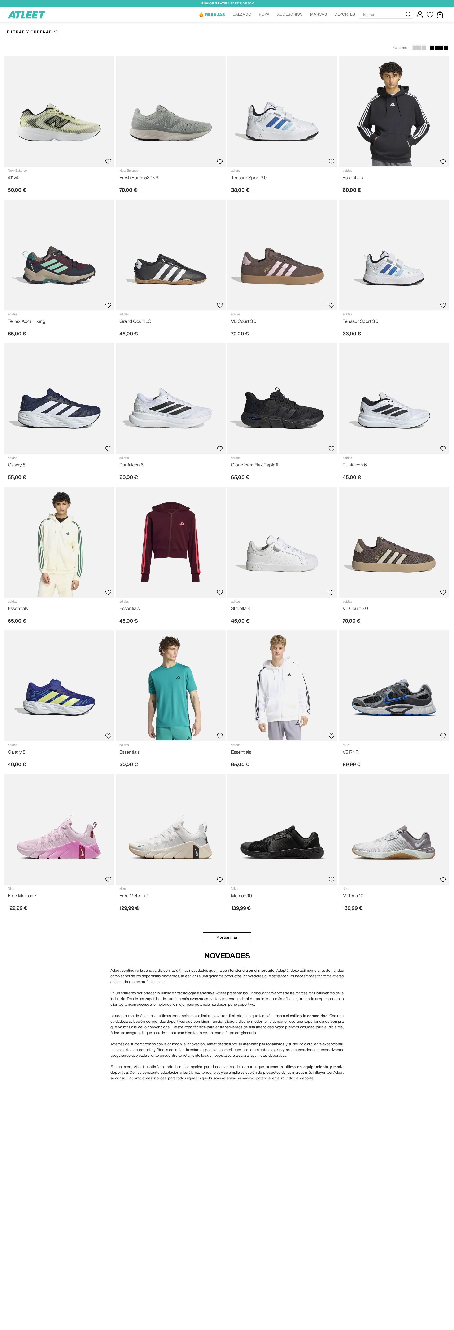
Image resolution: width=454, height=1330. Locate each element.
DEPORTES (345, 14)
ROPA (264, 14)
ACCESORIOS (290, 14)
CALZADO (242, 14)
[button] (212, 14)
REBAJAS (215, 15)
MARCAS (318, 14)
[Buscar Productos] (409, 14)
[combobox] (386, 14)
